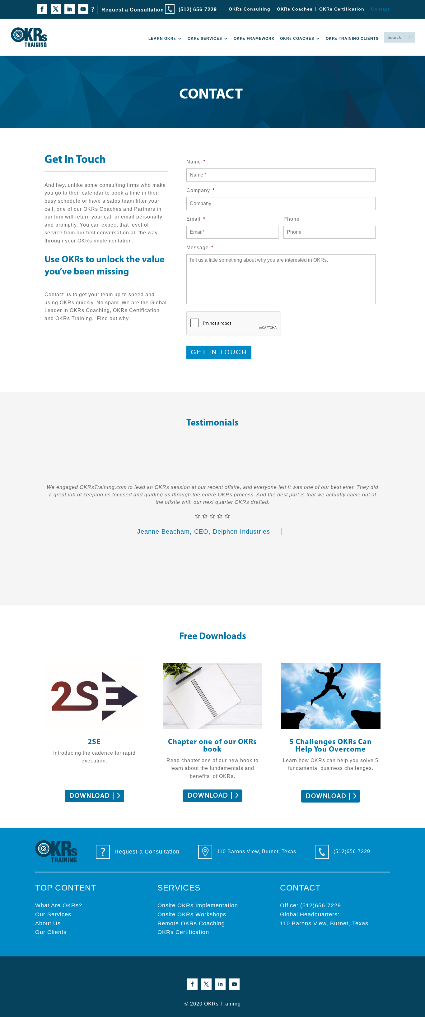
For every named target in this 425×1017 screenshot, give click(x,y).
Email (195, 219)
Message (199, 247)
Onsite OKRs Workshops (191, 914)
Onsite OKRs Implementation (197, 905)
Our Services (53, 914)
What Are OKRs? (58, 905)
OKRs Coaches (295, 9)
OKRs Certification (341, 9)
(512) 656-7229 (198, 9)
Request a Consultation (132, 10)
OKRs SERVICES (205, 38)
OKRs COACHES (297, 38)
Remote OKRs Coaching (191, 923)
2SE (94, 742)
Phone (291, 219)
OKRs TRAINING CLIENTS (352, 38)
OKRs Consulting (249, 9)
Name (196, 161)
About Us (48, 923)
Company (200, 190)
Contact (380, 9)
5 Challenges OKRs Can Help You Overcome (330, 746)
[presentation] (233, 323)
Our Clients (51, 932)
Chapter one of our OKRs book (212, 746)
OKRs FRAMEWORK (254, 38)
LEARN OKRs (162, 38)
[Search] (413, 37)
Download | (91, 796)
